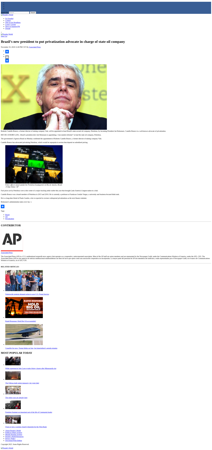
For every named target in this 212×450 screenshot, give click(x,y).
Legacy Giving (10, 24)
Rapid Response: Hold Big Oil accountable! (20, 321)
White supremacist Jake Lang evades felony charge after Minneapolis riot (30, 368)
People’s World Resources (14, 437)
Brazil (7, 215)
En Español (9, 18)
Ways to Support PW (12, 26)
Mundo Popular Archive (13, 435)
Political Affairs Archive (13, 433)
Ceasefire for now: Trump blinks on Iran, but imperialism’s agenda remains (31, 348)
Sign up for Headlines (13, 22)
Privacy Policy (10, 438)
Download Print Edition (13, 440)
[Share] (108, 51)
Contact (8, 20)
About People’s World (13, 431)
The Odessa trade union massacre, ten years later (22, 383)
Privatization (9, 219)
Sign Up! (4, 36)
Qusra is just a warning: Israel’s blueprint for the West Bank (26, 427)
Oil (6, 217)
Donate (7, 28)
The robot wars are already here (16, 398)
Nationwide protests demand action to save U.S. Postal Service (27, 294)
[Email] (108, 57)
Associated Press (35, 47)
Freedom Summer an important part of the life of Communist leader (28, 412)
